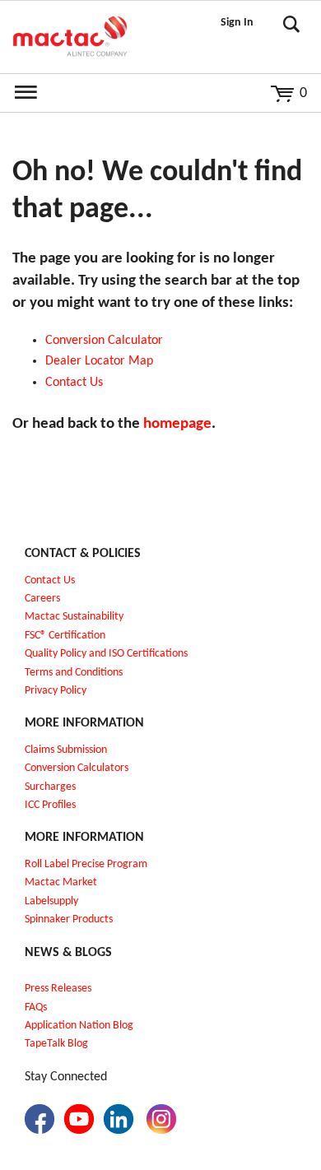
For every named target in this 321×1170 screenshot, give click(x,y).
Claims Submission (66, 750)
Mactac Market (61, 882)
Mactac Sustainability (74, 617)
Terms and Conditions (74, 672)
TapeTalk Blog (56, 1044)
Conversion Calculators (76, 768)
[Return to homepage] (70, 37)
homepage (177, 424)
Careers (42, 598)
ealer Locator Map (103, 361)
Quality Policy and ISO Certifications (106, 654)
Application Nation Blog (79, 1025)
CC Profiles (52, 805)
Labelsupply (51, 901)
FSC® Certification (65, 635)
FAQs (36, 1007)
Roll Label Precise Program (86, 864)
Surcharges (50, 787)
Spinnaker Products (69, 919)
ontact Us (78, 382)
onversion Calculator (108, 340)
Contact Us (50, 580)
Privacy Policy (55, 691)
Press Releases (58, 988)
